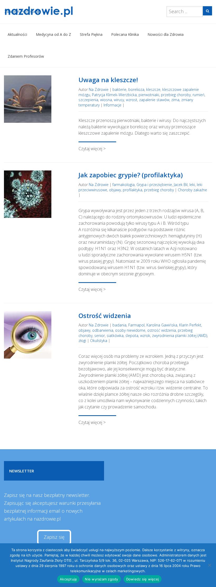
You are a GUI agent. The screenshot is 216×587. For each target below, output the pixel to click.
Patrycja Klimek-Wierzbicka (114, 94)
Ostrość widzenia (104, 315)
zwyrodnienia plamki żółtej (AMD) (179, 335)
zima (175, 99)
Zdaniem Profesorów (26, 56)
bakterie (119, 89)
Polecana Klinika (125, 34)
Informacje (112, 104)
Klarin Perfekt (190, 324)
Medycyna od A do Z (53, 34)
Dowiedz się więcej (142, 579)
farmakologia (123, 184)
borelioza (136, 89)
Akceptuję (68, 579)
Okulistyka (98, 340)
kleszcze (153, 89)
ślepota (131, 335)
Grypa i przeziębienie (154, 184)
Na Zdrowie (99, 89)
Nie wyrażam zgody (101, 579)
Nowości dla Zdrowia (166, 34)
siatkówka (115, 335)
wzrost (131, 99)
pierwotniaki (149, 94)
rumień (198, 94)
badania (119, 324)
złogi (82, 340)
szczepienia (88, 99)
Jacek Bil (181, 184)
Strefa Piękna (91, 34)
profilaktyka (132, 189)
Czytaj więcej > (92, 148)
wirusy (119, 99)
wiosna (106, 99)
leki (192, 184)
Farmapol (136, 324)
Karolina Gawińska (161, 324)
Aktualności (17, 34)
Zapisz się (54, 537)
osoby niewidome (130, 330)
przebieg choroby (176, 94)
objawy (115, 189)
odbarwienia (102, 330)
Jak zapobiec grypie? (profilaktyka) (130, 174)
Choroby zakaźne (192, 189)
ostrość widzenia (161, 330)
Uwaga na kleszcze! (108, 79)
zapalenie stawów (154, 99)
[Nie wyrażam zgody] (209, 565)
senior (99, 335)
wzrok (145, 335)
